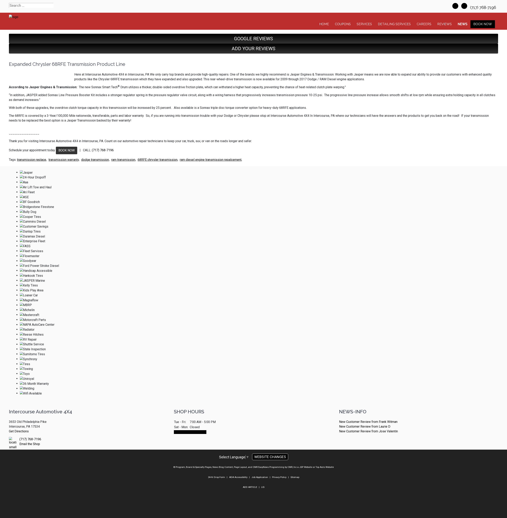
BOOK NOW (66, 150)
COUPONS (343, 24)
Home (324, 24)
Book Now (482, 24)
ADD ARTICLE (250, 487)
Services (364, 24)
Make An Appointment (190, 432)
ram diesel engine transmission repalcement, (211, 160)
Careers (424, 24)
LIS (262, 487)
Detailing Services (394, 24)
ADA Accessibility (238, 477)
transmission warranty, (64, 160)
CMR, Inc (292, 467)
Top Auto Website (324, 467)
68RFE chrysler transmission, (158, 160)
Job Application (260, 477)
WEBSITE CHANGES (270, 457)
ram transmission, (123, 160)
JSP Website (305, 467)
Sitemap (295, 477)
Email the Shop (29, 444)
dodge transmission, (95, 160)
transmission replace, (32, 160)
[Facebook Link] (455, 6)
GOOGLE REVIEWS (253, 38)
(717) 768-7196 (483, 7)
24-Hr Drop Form (216, 477)
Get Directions (19, 431)
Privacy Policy (279, 477)
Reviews (444, 24)
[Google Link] (464, 6)
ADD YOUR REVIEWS (253, 48)
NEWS (462, 24)
